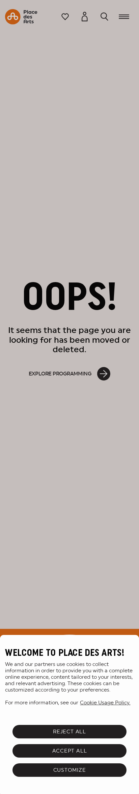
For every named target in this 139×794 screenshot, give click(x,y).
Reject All (69, 731)
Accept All (69, 750)
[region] (69, 714)
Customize (69, 770)
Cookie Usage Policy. (105, 702)
